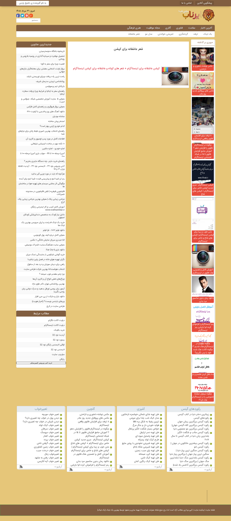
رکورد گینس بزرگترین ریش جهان (193, 422)
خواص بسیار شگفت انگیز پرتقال (143, 429)
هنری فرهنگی (134, 28)
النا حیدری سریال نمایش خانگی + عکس (47, 240)
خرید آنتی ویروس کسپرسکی (41, 363)
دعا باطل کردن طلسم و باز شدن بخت (203, 376)
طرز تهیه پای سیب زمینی (147, 451)
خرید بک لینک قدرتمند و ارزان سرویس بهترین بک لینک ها (43, 224)
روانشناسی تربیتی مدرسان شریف (50, 81)
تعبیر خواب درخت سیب (47, 451)
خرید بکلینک (59, 330)
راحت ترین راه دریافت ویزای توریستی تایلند (46, 76)
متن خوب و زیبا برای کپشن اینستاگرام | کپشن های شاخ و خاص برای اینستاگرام (203, 236)
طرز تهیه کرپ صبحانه (149, 454)
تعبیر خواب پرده (51, 440)
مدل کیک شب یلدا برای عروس (144, 418)
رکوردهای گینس (201, 418)
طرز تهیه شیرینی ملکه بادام (146, 447)
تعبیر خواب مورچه (50, 414)
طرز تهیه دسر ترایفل (149, 432)
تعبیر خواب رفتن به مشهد (47, 458)
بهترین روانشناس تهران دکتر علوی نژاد (48, 284)
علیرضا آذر (198, 500)
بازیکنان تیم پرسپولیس (55, 86)
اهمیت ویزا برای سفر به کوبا (53, 64)
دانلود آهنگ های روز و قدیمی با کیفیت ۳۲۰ (46, 111)
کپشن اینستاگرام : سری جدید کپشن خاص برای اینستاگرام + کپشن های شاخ (203, 189)
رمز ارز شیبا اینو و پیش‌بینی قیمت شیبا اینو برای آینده (42, 179)
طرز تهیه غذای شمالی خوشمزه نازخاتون (140, 414)
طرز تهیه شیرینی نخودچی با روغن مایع (140, 443)
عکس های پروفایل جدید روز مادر (203, 92)
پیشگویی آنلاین (204, 3)
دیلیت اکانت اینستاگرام (54, 325)
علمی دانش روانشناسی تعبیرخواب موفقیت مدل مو (187, 15)
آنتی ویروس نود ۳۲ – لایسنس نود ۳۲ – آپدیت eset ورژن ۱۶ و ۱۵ (41, 167)
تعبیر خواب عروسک (50, 432)
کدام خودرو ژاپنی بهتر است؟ (52, 126)
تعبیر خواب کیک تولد (49, 425)
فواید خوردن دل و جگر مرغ (146, 425)
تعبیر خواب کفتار (51, 436)
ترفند (195, 34)
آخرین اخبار (206, 28)
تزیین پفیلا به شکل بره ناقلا (146, 422)
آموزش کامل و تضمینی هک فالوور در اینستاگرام (203, 271)
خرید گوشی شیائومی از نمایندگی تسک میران (45, 254)
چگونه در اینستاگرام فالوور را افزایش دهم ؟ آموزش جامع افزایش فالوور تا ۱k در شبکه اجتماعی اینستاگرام (203, 151)
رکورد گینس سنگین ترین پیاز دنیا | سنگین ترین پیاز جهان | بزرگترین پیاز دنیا (189, 452)
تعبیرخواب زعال (51, 454)
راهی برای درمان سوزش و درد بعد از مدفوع (46, 264)
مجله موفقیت (153, 28)
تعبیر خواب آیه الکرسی (48, 461)
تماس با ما (187, 3)
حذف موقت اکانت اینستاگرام (176, 492)
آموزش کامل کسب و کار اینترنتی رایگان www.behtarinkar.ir (48, 208)
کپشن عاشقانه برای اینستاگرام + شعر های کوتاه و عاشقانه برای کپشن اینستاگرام (116, 68)
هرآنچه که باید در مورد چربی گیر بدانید (48, 174)
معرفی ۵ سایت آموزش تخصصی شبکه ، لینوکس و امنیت (43, 100)
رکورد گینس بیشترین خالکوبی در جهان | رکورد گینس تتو (190, 445)
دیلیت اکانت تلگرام (56, 320)
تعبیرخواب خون (184, 496)
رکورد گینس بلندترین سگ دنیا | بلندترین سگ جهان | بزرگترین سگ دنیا (189, 459)
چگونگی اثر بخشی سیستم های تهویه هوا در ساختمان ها (42, 185)
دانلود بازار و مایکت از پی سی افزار (50, 296)
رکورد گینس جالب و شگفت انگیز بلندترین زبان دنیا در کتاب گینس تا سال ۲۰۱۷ (190, 436)
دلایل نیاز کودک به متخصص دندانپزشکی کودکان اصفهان (44, 216)
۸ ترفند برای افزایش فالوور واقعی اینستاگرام (203, 137)
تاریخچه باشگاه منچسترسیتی (52, 51)
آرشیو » (208, 470)
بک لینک (207, 34)
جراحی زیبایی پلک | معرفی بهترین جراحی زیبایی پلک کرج (41, 200)
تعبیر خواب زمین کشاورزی (46, 447)
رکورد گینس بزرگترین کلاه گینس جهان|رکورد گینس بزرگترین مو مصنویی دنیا (190, 427)
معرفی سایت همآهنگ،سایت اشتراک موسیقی (45, 245)
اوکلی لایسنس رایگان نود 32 (52, 345)
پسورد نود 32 (59, 340)
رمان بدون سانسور (166, 496)
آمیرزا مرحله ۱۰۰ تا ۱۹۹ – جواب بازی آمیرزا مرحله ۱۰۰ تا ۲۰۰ (42, 155)
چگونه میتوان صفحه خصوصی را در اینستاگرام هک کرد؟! (203, 397)
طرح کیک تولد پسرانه (148, 440)
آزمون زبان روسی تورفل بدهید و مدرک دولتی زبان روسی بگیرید (43, 290)
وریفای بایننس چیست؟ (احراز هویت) (48, 301)
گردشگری (183, 34)
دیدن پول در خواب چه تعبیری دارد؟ (42, 418)
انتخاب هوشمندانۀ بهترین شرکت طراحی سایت (44, 269)
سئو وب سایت (58, 354)
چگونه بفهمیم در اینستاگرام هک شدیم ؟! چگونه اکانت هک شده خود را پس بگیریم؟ (202, 348)
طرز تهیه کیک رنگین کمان (146, 461)
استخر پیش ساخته (56, 121)
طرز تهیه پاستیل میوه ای (147, 436)
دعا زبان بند (197, 492)
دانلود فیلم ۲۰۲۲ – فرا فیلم (54, 230)
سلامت (191, 28)
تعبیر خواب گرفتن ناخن (48, 443)
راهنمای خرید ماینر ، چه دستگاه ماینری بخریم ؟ (44, 161)
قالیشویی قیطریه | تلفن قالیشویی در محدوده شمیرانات (45, 193)
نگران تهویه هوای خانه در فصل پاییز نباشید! (46, 259)
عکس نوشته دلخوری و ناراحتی (203, 67)
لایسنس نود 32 (58, 349)
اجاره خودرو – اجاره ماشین (53, 148)
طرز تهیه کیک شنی (150, 458)
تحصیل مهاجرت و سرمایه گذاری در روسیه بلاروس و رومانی (43, 57)
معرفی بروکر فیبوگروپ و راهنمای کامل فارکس (46, 107)
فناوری (179, 28)
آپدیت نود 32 (58, 335)
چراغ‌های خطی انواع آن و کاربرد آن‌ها (49, 279)
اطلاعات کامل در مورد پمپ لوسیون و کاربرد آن (45, 139)
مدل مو (148, 34)
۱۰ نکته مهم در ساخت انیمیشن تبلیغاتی (48, 144)
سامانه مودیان (59, 116)
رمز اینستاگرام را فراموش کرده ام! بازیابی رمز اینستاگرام (202, 327)
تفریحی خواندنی (165, 34)
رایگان (62, 359)
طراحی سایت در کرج (56, 306)
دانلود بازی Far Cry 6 (55, 250)
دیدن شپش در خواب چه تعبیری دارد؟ (41, 422)
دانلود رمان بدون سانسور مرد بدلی (202, 299)
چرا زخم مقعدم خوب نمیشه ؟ (52, 274)
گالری (168, 28)
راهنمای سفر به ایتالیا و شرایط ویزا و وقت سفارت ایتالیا (43, 92)
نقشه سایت (210, 510)
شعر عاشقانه (134, 34)
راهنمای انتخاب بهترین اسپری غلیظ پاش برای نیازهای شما (41, 132)
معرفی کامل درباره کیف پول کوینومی (49, 235)
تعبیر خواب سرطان (50, 429)
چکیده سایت (199, 510)
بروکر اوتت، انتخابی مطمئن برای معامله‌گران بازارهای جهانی (42, 70)
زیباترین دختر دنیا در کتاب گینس (193, 414)
